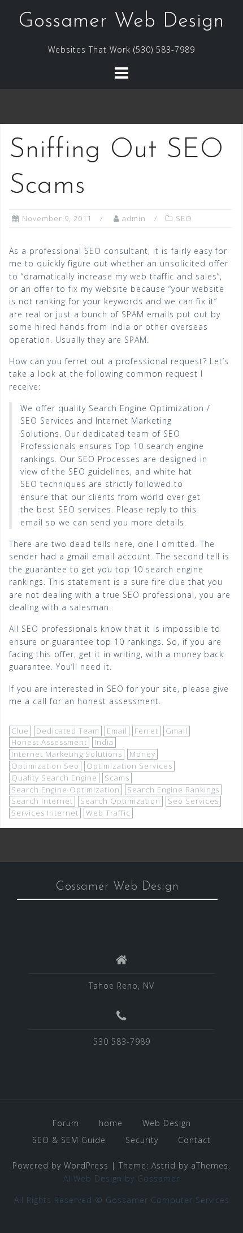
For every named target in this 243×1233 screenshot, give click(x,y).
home (111, 1123)
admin (134, 218)
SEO (184, 218)
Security (141, 1140)
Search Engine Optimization (65, 789)
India (104, 742)
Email (117, 731)
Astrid (163, 1165)
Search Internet (42, 801)
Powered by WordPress (60, 1165)
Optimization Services (129, 766)
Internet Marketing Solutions (66, 754)
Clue (20, 731)
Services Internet (45, 813)
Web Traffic (108, 813)
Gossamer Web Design (121, 21)
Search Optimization (120, 801)
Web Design (166, 1123)
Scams (117, 778)
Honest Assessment (49, 742)
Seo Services (193, 801)
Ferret (146, 731)
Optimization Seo (45, 766)
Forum (66, 1123)
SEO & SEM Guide (69, 1140)
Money (142, 754)
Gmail (177, 731)
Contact (194, 1140)
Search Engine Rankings (173, 789)
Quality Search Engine (54, 778)
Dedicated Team (67, 731)
